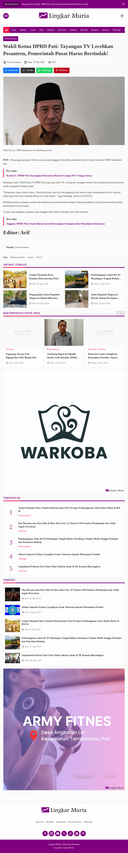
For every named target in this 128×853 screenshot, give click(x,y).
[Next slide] (123, 313)
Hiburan (84, 30)
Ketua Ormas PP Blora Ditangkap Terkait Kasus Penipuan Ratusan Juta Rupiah (23, 357)
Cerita (33, 30)
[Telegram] (77, 833)
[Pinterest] (83, 833)
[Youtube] (57, 833)
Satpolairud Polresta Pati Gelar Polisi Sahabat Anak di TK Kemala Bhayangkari (59, 566)
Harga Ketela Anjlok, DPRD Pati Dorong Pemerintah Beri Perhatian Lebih (55, 4)
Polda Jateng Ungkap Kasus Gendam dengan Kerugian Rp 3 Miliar (104, 357)
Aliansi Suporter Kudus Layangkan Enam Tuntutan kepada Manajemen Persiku (59, 554)
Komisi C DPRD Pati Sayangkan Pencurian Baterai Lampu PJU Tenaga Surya (49, 175)
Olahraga (116, 30)
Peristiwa (10, 349)
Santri (30, 257)
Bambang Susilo (17, 257)
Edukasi (50, 30)
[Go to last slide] (118, 313)
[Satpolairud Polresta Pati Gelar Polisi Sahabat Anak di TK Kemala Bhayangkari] (12, 658)
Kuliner (105, 30)
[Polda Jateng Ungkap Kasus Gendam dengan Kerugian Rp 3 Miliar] (105, 332)
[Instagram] (51, 833)
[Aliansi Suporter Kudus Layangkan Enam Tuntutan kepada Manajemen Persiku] (12, 610)
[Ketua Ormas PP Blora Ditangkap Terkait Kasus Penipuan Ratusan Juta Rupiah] (22, 332)
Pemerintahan (10, 38)
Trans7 (39, 257)
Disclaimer (61, 822)
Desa (41, 30)
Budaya (23, 30)
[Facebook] (45, 833)
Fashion (73, 30)
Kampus (95, 30)
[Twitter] (64, 833)
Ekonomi (62, 30)
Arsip (14, 30)
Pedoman (88, 822)
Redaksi (50, 822)
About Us (40, 822)
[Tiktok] (70, 833)
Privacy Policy (75, 822)
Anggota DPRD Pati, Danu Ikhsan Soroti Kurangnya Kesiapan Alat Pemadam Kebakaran (55, 223)
